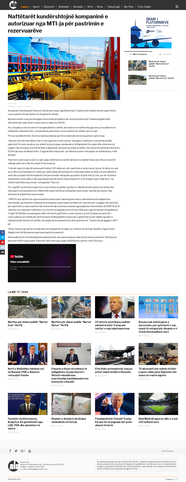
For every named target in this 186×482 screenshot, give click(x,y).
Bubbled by (169, 479)
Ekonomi (49, 7)
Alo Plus (128, 7)
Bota (100, 7)
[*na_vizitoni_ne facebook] (10, 451)
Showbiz (78, 7)
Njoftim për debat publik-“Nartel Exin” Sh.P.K (161, 77)
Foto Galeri (144, 7)
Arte (90, 7)
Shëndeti (63, 7)
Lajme (25, 7)
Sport (36, 7)
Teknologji (113, 7)
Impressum (167, 451)
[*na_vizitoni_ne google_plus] (23, 451)
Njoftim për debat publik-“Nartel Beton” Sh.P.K (159, 63)
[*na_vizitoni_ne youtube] (29, 451)
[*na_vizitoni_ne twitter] (16, 451)
